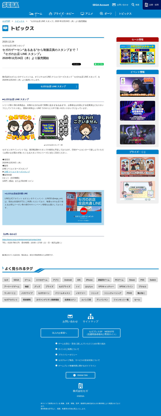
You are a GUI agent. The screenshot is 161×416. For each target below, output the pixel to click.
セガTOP (6, 21)
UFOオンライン (126, 287)
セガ (6, 280)
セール (137, 300)
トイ (78, 287)
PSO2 (129, 293)
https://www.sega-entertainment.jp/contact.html (21, 240)
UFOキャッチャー (106, 287)
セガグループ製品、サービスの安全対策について (79, 360)
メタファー (80, 293)
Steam (132, 280)
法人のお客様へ (59, 333)
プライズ (49, 287)
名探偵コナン (70, 300)
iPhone (89, 280)
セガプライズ (64, 287)
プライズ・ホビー (64, 13)
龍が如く (141, 293)
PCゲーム (119, 280)
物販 (27, 287)
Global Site (82, 375)
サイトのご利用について (68, 349)
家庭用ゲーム (103, 280)
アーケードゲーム (11, 287)
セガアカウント (10, 300)
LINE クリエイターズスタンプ (17, 172)
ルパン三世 (86, 300)
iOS (78, 280)
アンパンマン (102, 300)
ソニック (95, 293)
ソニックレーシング (112, 293)
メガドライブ (27, 293)
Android (68, 280)
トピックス (125, 13)
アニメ (89, 13)
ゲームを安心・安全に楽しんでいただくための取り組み (81, 344)
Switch (153, 280)
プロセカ (142, 287)
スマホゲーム (41, 280)
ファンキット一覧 (121, 300)
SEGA (16, 280)
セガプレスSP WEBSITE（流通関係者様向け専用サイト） (101, 332)
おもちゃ (89, 287)
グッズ (37, 287)
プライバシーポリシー (67, 355)
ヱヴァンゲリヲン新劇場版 (47, 300)
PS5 (142, 280)
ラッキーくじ (10, 293)
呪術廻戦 (27, 300)
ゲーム (38, 13)
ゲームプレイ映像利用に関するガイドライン (77, 366)
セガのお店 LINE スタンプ (53, 86)
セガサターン (44, 293)
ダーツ (108, 13)
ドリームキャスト (62, 293)
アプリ (56, 280)
